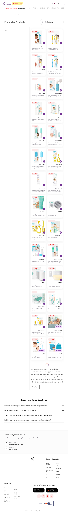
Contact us (7, 497)
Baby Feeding (48, 463)
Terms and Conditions (17, 497)
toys (47, 478)
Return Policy (16, 492)
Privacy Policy (16, 488)
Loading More (47, 365)
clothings (58, 474)
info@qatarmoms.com (16, 444)
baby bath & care (49, 471)
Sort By (44, 22)
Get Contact (13, 449)
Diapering (42, 8)
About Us (6, 494)
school (57, 477)
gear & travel (57, 464)
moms (47, 475)
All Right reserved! (39, 511)
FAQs (5, 491)
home (57, 471)
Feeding (35, 8)
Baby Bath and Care (53, 8)
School (29, 8)
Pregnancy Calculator (7, 500)
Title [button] (5, 30)
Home (7, 14)
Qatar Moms (31, 511)
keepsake (58, 468)
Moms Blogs (7, 488)
